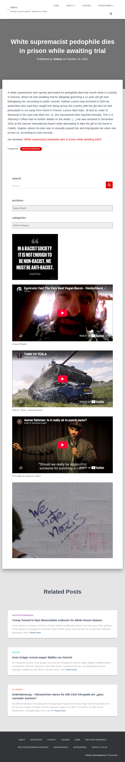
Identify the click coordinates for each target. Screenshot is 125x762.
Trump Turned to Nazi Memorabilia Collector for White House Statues (57, 620)
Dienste (16, 652)
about (70, 6)
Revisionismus (61, 747)
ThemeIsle (112, 755)
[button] (74, 6)
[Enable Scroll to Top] (119, 756)
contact (51, 740)
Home (56, 6)
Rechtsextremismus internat (33, 747)
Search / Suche (99, 747)
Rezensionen (105, 6)
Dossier (86, 6)
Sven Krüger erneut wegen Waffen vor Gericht (42, 657)
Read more (35, 632)
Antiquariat (36, 740)
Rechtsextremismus (31, 149)
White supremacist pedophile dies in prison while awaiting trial (61, 139)
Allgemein (17, 690)
